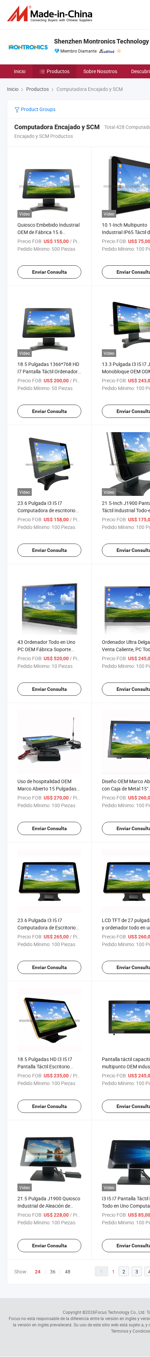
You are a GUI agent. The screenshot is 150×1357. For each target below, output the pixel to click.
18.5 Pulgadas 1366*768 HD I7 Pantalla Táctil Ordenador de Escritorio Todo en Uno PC (48, 371)
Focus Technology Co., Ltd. (120, 1312)
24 (37, 1271)
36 (52, 1271)
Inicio (19, 71)
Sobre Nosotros (100, 71)
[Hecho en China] (51, 14)
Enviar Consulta (49, 272)
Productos (58, 71)
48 (67, 1271)
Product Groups (37, 109)
